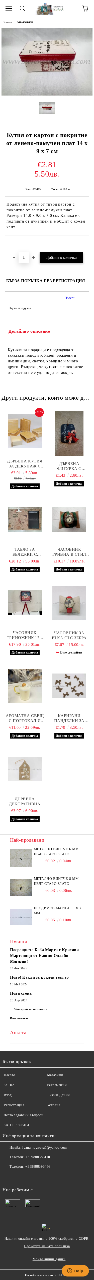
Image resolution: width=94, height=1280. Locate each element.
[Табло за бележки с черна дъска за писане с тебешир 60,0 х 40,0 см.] (25, 519)
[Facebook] (9, 1177)
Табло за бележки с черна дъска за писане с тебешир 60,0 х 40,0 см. (25, 552)
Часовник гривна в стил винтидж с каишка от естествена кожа (69, 552)
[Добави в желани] (85, 244)
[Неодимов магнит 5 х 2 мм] (21, 917)
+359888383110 (37, 1157)
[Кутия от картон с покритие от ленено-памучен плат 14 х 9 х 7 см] (47, 94)
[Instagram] (31, 1177)
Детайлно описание (29, 331)
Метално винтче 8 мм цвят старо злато (56, 881)
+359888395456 (37, 1166)
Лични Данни (58, 1095)
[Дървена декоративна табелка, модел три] (25, 769)
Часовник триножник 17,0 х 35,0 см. (25, 635)
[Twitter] (20, 1177)
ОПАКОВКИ (25, 22)
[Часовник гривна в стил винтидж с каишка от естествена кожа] (69, 519)
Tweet (70, 298)
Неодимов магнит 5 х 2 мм (57, 910)
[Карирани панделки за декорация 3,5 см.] (69, 685)
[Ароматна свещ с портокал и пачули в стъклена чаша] (25, 685)
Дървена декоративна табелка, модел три (24, 802)
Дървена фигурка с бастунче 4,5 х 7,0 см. (69, 466)
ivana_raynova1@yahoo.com (44, 1147)
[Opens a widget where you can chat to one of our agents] (75, 1271)
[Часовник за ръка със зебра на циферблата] (69, 602)
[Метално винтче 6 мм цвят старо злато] (21, 858)
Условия (53, 1105)
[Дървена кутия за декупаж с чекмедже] (25, 431)
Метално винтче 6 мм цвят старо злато (56, 851)
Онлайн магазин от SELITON (47, 1275)
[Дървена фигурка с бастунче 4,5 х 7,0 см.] (69, 433)
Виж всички (19, 1018)
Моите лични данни (49, 1259)
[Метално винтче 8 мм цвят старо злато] (21, 887)
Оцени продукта (20, 308)
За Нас (9, 1085)
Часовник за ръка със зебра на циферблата (69, 636)
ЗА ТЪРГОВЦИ (16, 1125)
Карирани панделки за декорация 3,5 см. (69, 718)
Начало (8, 22)
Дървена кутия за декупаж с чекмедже (25, 464)
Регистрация (14, 1105)
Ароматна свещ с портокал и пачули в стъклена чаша (25, 718)
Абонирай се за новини (31, 1009)
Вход (8, 1095)
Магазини (55, 1075)
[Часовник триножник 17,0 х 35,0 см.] (25, 602)
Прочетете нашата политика (47, 1246)
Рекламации (57, 1085)
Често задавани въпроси (23, 1115)
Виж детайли (71, 652)
